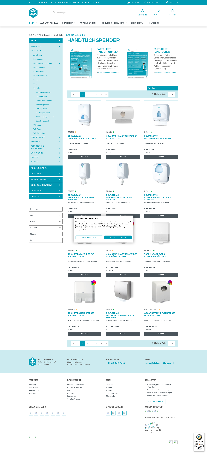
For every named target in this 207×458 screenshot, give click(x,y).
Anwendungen (38, 179)
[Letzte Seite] (106, 94)
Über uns (109, 385)
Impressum (71, 396)
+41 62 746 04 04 (116, 363)
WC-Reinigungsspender (45, 117)
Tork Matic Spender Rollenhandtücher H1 (155, 255)
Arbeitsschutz (38, 137)
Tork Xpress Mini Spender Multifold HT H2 (81, 314)
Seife (35, 84)
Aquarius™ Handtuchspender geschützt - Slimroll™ (121, 255)
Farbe (32, 221)
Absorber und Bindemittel (37, 147)
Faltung (33, 215)
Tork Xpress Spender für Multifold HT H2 (81, 255)
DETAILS (84, 157)
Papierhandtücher (40, 76)
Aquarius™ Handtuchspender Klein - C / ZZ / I (121, 137)
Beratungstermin (112, 393)
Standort (109, 387)
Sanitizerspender (42, 105)
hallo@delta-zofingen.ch (159, 363)
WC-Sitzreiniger (39, 133)
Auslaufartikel (39, 168)
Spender (36, 88)
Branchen (36, 174)
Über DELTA (36, 191)
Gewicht (33, 228)
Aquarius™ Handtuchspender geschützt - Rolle (159, 314)
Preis (32, 240)
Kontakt (109, 390)
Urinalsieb (37, 125)
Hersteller (34, 209)
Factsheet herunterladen (108, 73)
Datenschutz (72, 393)
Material (33, 234)
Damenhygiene (41, 96)
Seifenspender (41, 109)
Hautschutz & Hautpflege (42, 63)
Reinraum (35, 141)
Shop (33, 40)
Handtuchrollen (39, 68)
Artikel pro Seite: (159, 94)
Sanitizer (36, 80)
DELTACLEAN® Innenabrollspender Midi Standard (81, 197)
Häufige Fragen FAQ (75, 387)
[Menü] (203, 434)
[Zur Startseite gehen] (33, 13)
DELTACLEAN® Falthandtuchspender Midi (82, 137)
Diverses (35, 157)
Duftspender (38, 59)
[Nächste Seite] (101, 94)
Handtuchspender (43, 92)
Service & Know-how (41, 185)
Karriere (35, 196)
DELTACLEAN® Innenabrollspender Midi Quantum (119, 197)
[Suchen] (54, 12)
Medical (34, 161)
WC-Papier (37, 129)
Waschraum (36, 51)
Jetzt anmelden (155, 401)
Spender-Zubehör (42, 121)
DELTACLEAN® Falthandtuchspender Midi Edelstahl (120, 315)
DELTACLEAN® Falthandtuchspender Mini (158, 137)
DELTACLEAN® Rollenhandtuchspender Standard (157, 197)
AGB (69, 390)
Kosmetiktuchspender (44, 100)
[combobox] (88, 12)
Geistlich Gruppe (73, 399)
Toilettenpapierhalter (43, 113)
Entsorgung (37, 153)
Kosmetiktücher (39, 72)
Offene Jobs (110, 396)
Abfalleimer (37, 55)
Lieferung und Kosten (75, 385)
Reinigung (35, 46)
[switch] (199, 448)
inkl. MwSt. (133, 2)
